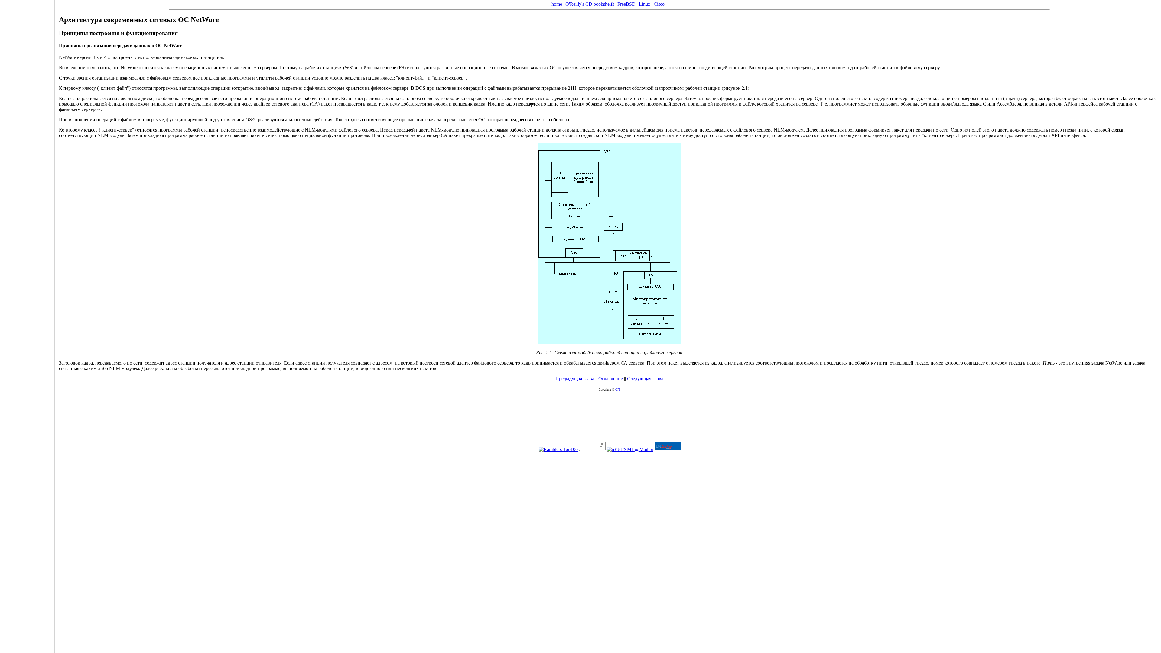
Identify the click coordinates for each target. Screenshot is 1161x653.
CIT (617, 389)
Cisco (659, 4)
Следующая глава (645, 378)
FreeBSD (626, 4)
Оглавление (610, 378)
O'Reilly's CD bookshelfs (589, 4)
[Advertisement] (27, 324)
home (556, 4)
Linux (644, 4)
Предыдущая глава (574, 378)
